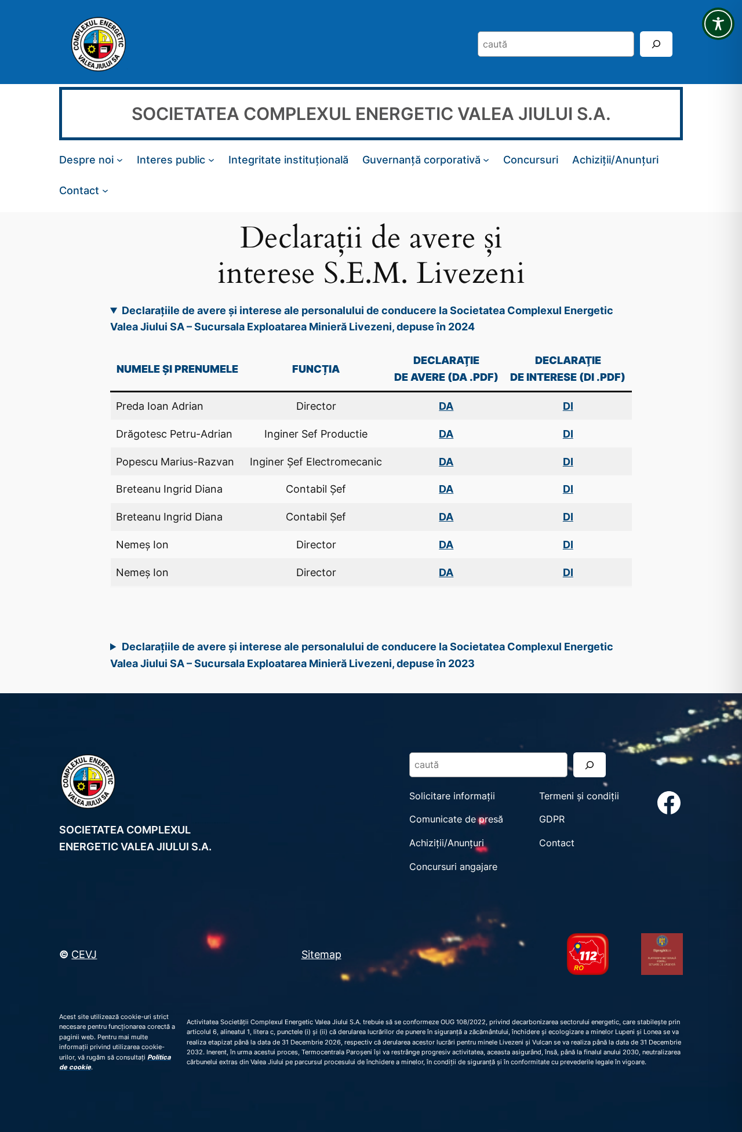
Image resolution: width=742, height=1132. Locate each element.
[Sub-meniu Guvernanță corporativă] (486, 159)
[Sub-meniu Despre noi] (120, 159)
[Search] (656, 43)
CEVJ (84, 954)
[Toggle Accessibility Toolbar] (718, 24)
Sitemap (321, 954)
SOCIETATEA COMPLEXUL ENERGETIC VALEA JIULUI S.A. (371, 113)
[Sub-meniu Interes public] (211, 159)
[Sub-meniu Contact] (105, 190)
